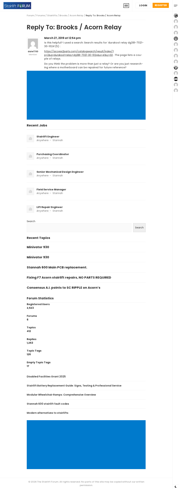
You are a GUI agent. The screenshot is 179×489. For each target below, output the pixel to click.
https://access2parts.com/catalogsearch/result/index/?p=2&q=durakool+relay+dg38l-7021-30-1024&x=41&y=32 (79, 53)
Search (31, 221)
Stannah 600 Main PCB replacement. (57, 267)
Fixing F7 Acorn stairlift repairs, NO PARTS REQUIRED (69, 277)
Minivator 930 (38, 247)
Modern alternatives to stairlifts (47, 413)
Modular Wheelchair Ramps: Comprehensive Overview (61, 394)
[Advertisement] (86, 95)
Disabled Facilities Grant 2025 (46, 376)
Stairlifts (52, 15)
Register (161, 5)
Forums (40, 15)
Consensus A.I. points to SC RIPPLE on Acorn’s (63, 287)
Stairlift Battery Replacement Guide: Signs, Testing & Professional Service (74, 385)
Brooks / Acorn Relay (71, 15)
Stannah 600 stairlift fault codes (48, 404)
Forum (30, 15)
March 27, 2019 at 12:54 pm (62, 38)
